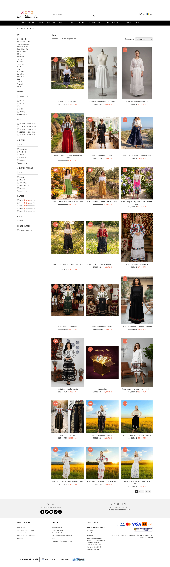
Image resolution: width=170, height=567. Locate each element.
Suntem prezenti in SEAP (25, 530)
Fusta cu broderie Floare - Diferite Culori (67, 202)
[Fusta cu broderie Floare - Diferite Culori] (67, 183)
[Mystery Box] (102, 362)
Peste (21, 200)
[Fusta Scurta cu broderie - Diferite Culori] (102, 237)
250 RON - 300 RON (26, 132)
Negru (21, 149)
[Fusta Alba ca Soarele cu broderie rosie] (102, 463)
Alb (20, 155)
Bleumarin (22, 185)
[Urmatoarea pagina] (149, 491)
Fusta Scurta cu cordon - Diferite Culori (102, 202)
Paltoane (20, 71)
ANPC (54, 538)
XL (20, 101)
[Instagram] (60, 512)
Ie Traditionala (24, 230)
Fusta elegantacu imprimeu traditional (137, 389)
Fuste (19, 66)
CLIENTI (55, 523)
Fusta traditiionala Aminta (68, 389)
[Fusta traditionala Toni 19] (67, 416)
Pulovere (20, 76)
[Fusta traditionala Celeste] (102, 133)
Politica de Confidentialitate (26, 536)
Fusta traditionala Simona (102, 327)
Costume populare (23, 44)
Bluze (19, 54)
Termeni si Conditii (23, 533)
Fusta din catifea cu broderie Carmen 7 (137, 435)
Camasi (19, 59)
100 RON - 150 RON (26, 124)
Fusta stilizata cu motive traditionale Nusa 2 (68, 156)
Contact (20, 538)
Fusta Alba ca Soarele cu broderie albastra (137, 482)
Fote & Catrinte (22, 49)
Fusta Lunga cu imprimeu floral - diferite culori (137, 203)
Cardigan (20, 61)
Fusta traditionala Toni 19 (67, 435)
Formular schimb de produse (62, 541)
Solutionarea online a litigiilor (62, 536)
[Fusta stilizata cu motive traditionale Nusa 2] (67, 133)
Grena (21, 157)
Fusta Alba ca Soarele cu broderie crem (67, 481)
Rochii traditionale (23, 41)
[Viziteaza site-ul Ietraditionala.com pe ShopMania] (78, 559)
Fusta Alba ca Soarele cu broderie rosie (102, 481)
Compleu (20, 64)
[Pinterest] (47, 512)
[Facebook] (42, 512)
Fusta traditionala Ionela (67, 327)
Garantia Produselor (59, 533)
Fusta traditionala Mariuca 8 (137, 101)
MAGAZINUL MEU (24, 523)
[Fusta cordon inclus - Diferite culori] (137, 133)
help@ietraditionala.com (120, 509)
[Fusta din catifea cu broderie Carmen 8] (137, 300)
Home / (20, 28)
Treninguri (20, 81)
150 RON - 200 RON (26, 126)
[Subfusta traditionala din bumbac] (102, 73)
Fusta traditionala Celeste (102, 155)
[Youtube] (51, 512)
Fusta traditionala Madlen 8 (137, 264)
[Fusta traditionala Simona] (102, 300)
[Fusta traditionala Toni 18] (102, 416)
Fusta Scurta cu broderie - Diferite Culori (102, 264)
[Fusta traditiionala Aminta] (67, 362)
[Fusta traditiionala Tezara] (67, 73)
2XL (20, 112)
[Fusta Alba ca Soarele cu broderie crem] (67, 463)
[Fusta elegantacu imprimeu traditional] (137, 362)
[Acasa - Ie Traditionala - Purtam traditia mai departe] (28, 15)
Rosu (21, 160)
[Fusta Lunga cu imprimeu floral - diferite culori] (137, 183)
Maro (21, 180)
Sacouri (19, 79)
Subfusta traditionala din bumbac (102, 101)
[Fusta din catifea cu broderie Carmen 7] (137, 416)
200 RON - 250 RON (26, 129)
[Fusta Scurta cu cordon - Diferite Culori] (102, 183)
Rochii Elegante (22, 46)
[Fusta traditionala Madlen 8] (137, 237)
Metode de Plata (57, 527)
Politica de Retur (57, 530)
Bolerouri (20, 56)
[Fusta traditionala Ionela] (67, 300)
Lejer (21, 221)
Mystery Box (102, 389)
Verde (21, 152)
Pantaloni (20, 74)
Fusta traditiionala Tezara (67, 101)
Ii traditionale (21, 39)
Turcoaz (22, 183)
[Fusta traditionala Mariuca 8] (137, 73)
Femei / (27, 28)
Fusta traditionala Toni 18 (102, 435)
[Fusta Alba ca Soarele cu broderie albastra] (137, 463)
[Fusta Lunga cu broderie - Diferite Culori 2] (67, 237)
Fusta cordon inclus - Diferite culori (137, 155)
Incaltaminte (21, 51)
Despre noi (21, 527)
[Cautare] (93, 15)
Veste (19, 86)
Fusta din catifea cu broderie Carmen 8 (137, 327)
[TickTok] (56, 512)
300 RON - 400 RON (26, 135)
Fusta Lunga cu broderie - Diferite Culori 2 (67, 265)
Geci (18, 69)
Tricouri (20, 84)
